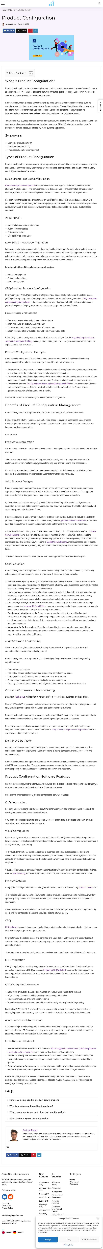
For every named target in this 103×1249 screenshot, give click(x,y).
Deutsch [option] (20, 1232)
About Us (5, 1203)
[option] (18, 1232)
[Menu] (3, 3)
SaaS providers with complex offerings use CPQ (48, 384)
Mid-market (74, 1182)
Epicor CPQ (43, 1201)
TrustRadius (19, 697)
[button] (98, 1218)
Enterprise (74, 1184)
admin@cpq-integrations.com (12, 1216)
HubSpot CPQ (44, 1210)
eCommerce (57, 1192)
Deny (69, 1240)
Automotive (56, 1188)
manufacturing (19, 873)
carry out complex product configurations (70, 730)
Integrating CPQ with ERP (55, 970)
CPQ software (11, 927)
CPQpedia (11, 10)
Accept (48, 1240)
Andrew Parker (10, 24)
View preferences (89, 1240)
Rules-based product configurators (20, 185)
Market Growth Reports (57, 542)
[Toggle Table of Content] (29, 73)
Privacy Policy (68, 1245)
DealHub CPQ (44, 1197)
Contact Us (6, 1206)
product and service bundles (73, 520)
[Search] (99, 3)
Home (4, 10)
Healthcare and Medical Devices (57, 1209)
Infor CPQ (43, 1214)
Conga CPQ (44, 1194)
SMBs (72, 1180)
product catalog (86, 887)
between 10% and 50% (34, 606)
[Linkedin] (8, 1147)
